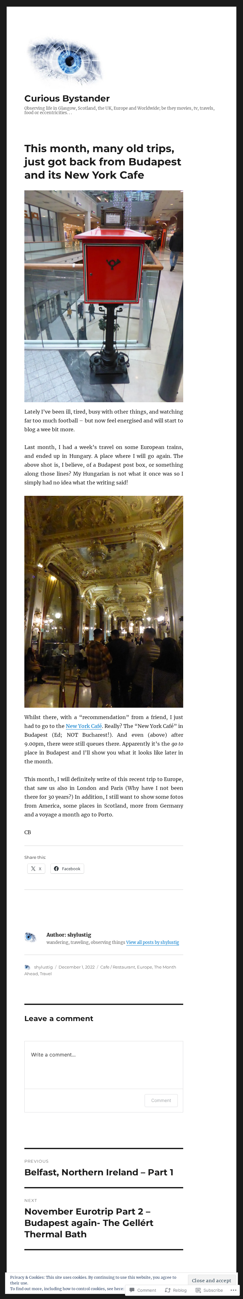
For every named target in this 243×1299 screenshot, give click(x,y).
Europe (144, 967)
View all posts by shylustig (152, 942)
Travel (46, 973)
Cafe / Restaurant (117, 967)
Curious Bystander (67, 98)
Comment (161, 1100)
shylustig (43, 967)
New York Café (84, 726)
